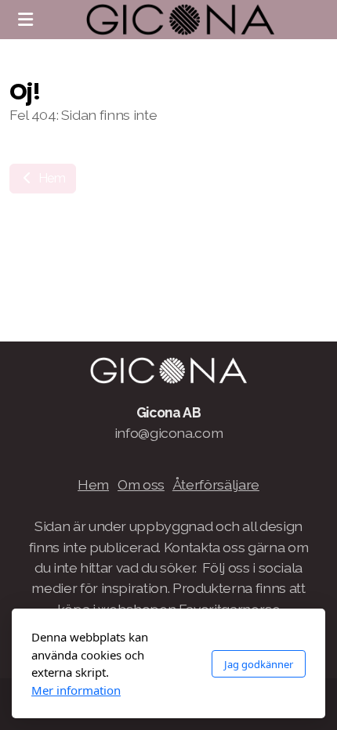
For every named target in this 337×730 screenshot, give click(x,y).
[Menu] (25, 19)
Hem (50, 178)
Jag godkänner (258, 664)
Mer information (76, 690)
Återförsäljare (215, 484)
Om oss (141, 484)
